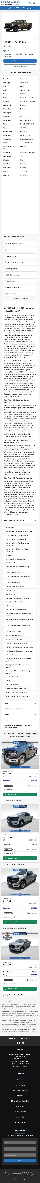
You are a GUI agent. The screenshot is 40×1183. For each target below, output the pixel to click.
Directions (20, 1096)
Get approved (20, 1106)
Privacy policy (20, 1117)
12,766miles (33, 904)
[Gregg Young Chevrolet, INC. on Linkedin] (22, 1043)
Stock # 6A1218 (7, 835)
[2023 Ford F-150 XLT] (20, 946)
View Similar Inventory (20, 66)
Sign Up (20, 1160)
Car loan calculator (20, 1112)
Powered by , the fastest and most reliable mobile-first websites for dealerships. (20, 1174)
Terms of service (20, 1122)
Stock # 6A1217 (7, 898)
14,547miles (33, 840)
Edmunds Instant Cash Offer (20, 1101)
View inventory (20, 1085)
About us (20, 1080)
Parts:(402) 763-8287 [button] (21, 1066)
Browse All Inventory (20, 61)
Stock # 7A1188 (7, 771)
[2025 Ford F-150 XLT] (20, 755)
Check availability (12, 794)
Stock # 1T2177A (7, 962)
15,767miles (33, 776)
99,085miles (33, 967)
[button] (30, 3)
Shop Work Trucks (19, 1090)
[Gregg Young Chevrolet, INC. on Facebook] (18, 1043)
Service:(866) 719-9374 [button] (21, 1064)
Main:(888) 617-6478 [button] (21, 1061)
